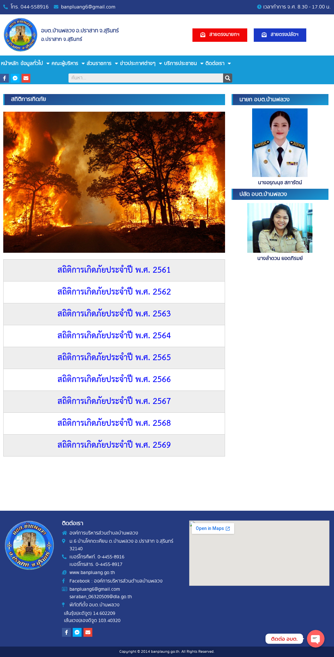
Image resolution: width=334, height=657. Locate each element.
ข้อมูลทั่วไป (32, 63)
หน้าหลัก (10, 63)
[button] (219, 35)
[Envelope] (26, 78)
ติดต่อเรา (214, 63)
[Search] (227, 78)
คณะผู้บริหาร (65, 63)
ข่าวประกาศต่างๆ (138, 63)
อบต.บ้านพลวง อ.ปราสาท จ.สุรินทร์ (80, 31)
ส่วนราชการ (99, 63)
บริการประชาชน (180, 63)
